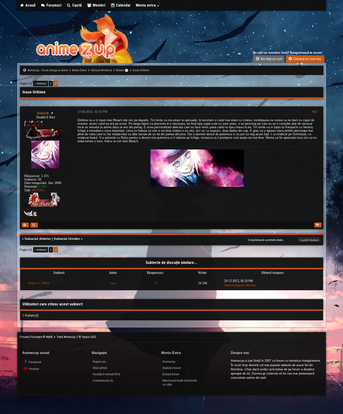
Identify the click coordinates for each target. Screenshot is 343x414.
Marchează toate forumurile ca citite (179, 382)
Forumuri (53, 5)
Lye (113, 283)
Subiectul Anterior (37, 239)
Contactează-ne (103, 380)
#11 (314, 111)
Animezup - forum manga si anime (48, 70)
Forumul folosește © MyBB (36, 337)
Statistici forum (171, 368)
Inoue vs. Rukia (38, 283)
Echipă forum (170, 374)
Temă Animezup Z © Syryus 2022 (76, 337)
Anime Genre (79, 70)
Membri (98, 5)
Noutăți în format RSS (106, 374)
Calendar (123, 5)
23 (155, 283)
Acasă (29, 5)
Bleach (120, 70)
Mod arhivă (100, 368)
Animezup (168, 361)
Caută (76, 5)
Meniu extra (146, 5)
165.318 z (38, 190)
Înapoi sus (99, 361)
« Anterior (41, 83)
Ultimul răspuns (234, 285)
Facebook (34, 362)
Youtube (33, 369)
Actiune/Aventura (101, 70)
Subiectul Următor (67, 239)
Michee (251, 285)
